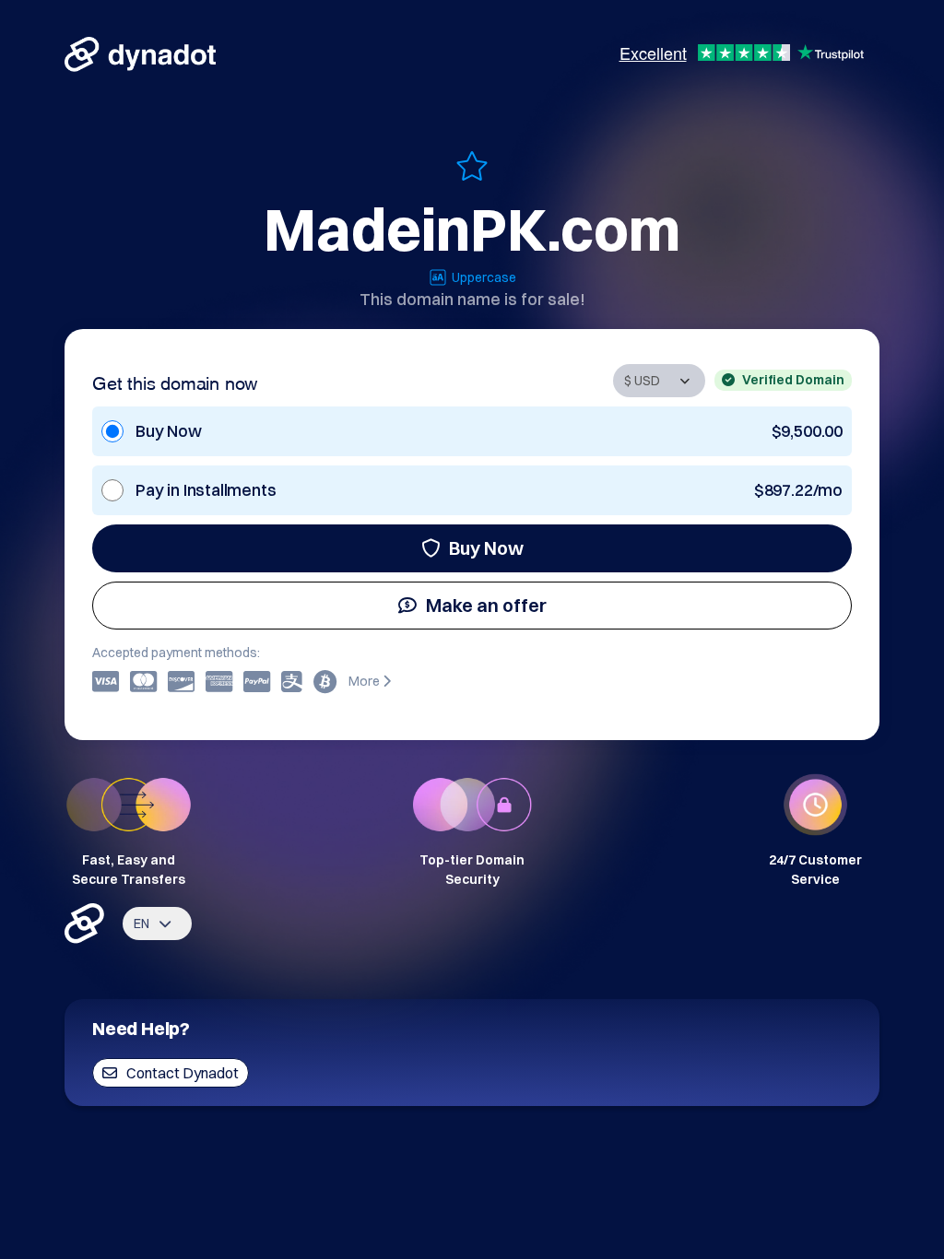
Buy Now (486, 547)
